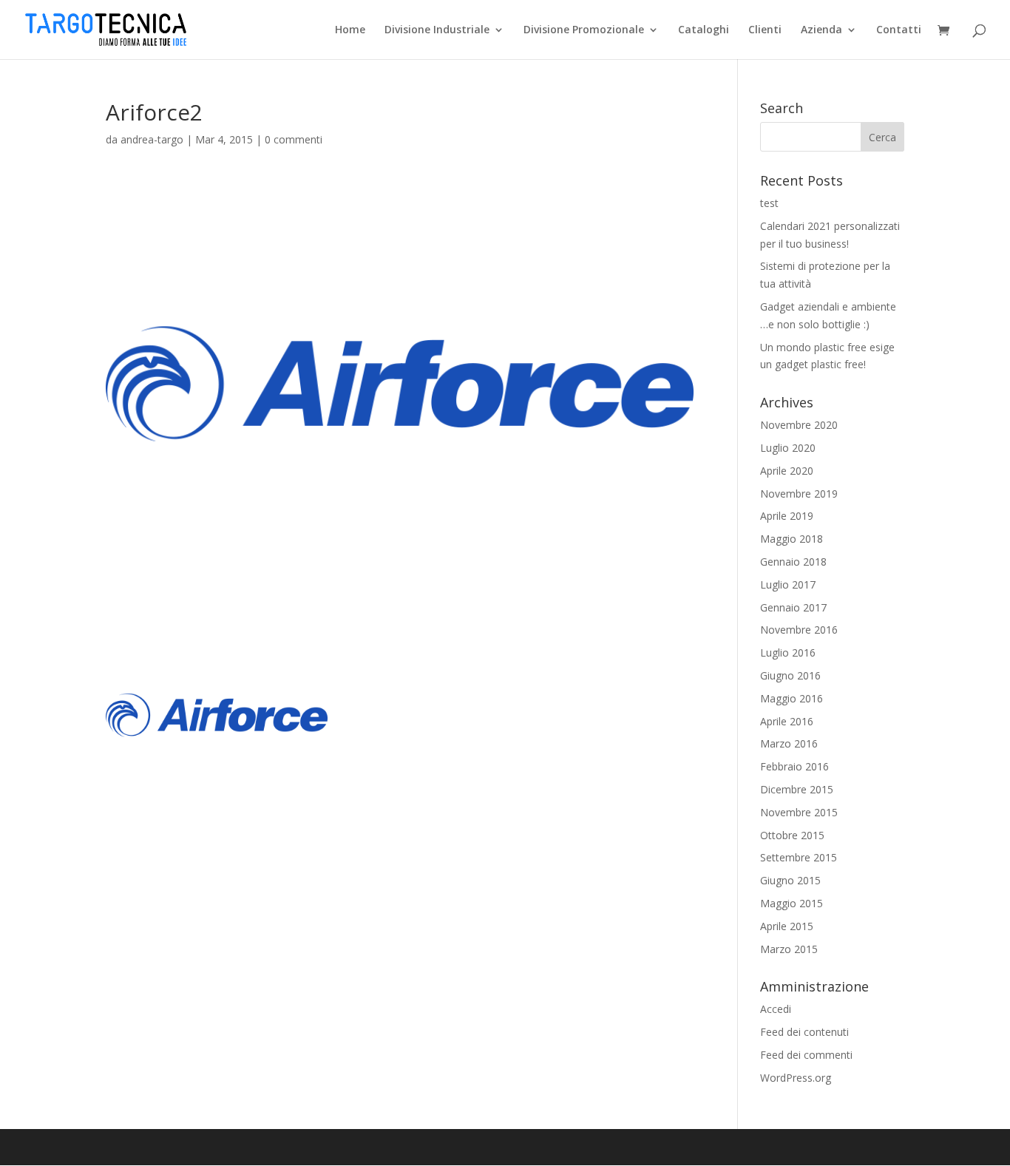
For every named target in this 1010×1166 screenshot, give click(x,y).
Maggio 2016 (791, 698)
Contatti (898, 30)
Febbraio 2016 (794, 766)
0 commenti (293, 139)
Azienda (821, 30)
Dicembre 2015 (796, 789)
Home (350, 30)
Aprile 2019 (786, 516)
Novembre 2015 (799, 812)
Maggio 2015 (791, 903)
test (769, 203)
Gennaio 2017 (793, 607)
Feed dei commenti (806, 1055)
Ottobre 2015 (792, 835)
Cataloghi (703, 30)
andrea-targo (152, 139)
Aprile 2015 (786, 926)
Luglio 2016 (788, 652)
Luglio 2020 (788, 448)
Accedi (775, 1009)
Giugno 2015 (790, 880)
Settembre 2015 (798, 857)
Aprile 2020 (786, 471)
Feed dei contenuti (804, 1032)
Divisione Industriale (436, 30)
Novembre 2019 (799, 494)
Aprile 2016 (786, 721)
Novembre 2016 (799, 630)
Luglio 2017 (788, 584)
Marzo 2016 (789, 743)
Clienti (765, 30)
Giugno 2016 (790, 675)
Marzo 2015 (789, 949)
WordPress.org (795, 1078)
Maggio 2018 (791, 539)
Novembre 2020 (799, 425)
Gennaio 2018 (793, 562)
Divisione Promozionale (583, 30)
